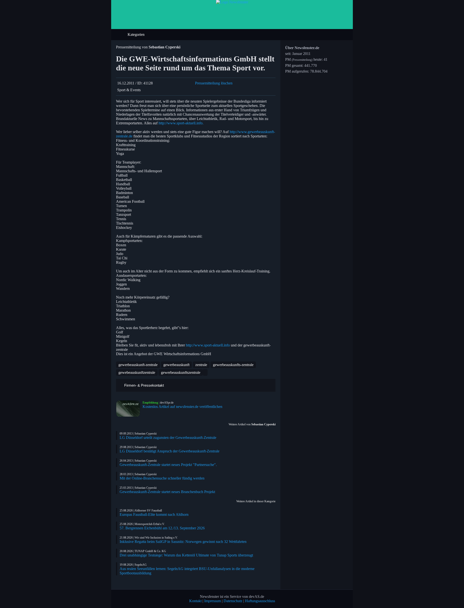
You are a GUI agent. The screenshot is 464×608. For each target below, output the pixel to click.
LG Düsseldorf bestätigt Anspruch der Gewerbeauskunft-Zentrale (169, 451)
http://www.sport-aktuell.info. (181, 123)
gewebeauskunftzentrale (136, 372)
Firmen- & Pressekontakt (143, 385)
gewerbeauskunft (176, 365)
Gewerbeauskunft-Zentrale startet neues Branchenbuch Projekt (167, 492)
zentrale (201, 365)
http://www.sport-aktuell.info (208, 345)
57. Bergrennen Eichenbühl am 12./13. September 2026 (162, 528)
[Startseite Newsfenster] (232, 2)
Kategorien (136, 34)
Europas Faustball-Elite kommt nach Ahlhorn (154, 514)
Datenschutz (233, 601)
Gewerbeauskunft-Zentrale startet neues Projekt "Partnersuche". (168, 465)
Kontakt (195, 601)
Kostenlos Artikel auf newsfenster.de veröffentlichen (182, 407)
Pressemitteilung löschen (213, 83)
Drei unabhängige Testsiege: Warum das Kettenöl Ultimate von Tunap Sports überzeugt (186, 555)
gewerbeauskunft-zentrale (138, 365)
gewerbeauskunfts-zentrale (233, 365)
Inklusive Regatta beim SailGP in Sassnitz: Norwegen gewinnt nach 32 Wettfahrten (183, 542)
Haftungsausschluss (260, 601)
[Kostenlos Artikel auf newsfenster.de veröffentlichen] (129, 408)
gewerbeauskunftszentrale (180, 372)
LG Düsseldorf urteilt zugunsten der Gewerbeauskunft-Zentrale (168, 437)
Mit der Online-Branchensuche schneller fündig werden (162, 478)
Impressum (212, 601)
